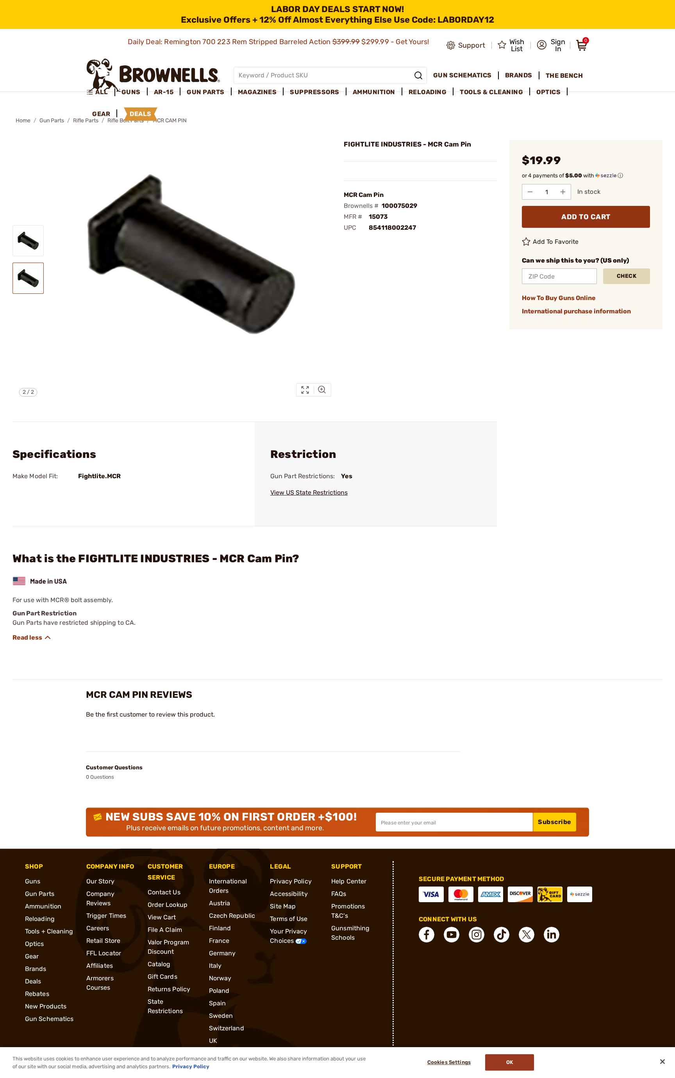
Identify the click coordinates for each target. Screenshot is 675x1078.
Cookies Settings (449, 1062)
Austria (219, 903)
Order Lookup (168, 904)
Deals (33, 981)
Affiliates (99, 965)
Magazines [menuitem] (257, 92)
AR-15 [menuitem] (164, 92)
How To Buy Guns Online (559, 298)
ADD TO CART (586, 217)
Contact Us (164, 892)
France (219, 940)
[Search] (418, 75)
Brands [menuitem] (518, 75)
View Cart (162, 917)
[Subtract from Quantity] (530, 192)
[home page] (153, 75)
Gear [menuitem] (101, 114)
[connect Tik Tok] (501, 934)
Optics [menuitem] (548, 92)
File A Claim (165, 929)
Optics (34, 943)
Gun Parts (51, 120)
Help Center (348, 881)
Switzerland (226, 1028)
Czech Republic (232, 915)
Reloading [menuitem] (428, 92)
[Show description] (32, 638)
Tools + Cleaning (49, 931)
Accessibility (288, 893)
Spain (217, 1003)
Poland (219, 990)
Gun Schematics (49, 1019)
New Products (45, 1006)
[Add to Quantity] (563, 192)
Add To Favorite (556, 241)
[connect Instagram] (476, 934)
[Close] (662, 1061)
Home (23, 120)
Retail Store (103, 940)
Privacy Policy (290, 881)
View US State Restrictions (309, 492)
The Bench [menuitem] (564, 75)
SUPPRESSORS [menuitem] (314, 92)
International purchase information (576, 311)
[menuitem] (100, 92)
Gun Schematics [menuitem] (462, 75)
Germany (222, 953)
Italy (215, 965)
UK (213, 1040)
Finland (220, 928)
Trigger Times (106, 915)
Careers (97, 928)
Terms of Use (288, 918)
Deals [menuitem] (141, 114)
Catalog (159, 964)
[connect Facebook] (426, 934)
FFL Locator (103, 953)
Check (627, 276)
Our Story (100, 881)
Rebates (37, 994)
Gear (32, 956)
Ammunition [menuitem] (374, 92)
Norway (220, 978)
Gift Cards (162, 976)
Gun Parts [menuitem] (206, 92)
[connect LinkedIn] (551, 934)
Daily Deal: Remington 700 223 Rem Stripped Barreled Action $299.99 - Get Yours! (279, 42)
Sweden (221, 1015)
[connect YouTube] (451, 934)
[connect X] (526, 934)
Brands (35, 969)
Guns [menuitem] (131, 92)
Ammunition (43, 906)
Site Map (283, 906)
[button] (551, 45)
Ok (509, 1062)
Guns (32, 881)
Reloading (40, 918)
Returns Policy (169, 989)
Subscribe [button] (554, 822)
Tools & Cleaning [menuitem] (491, 92)
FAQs (338, 893)
